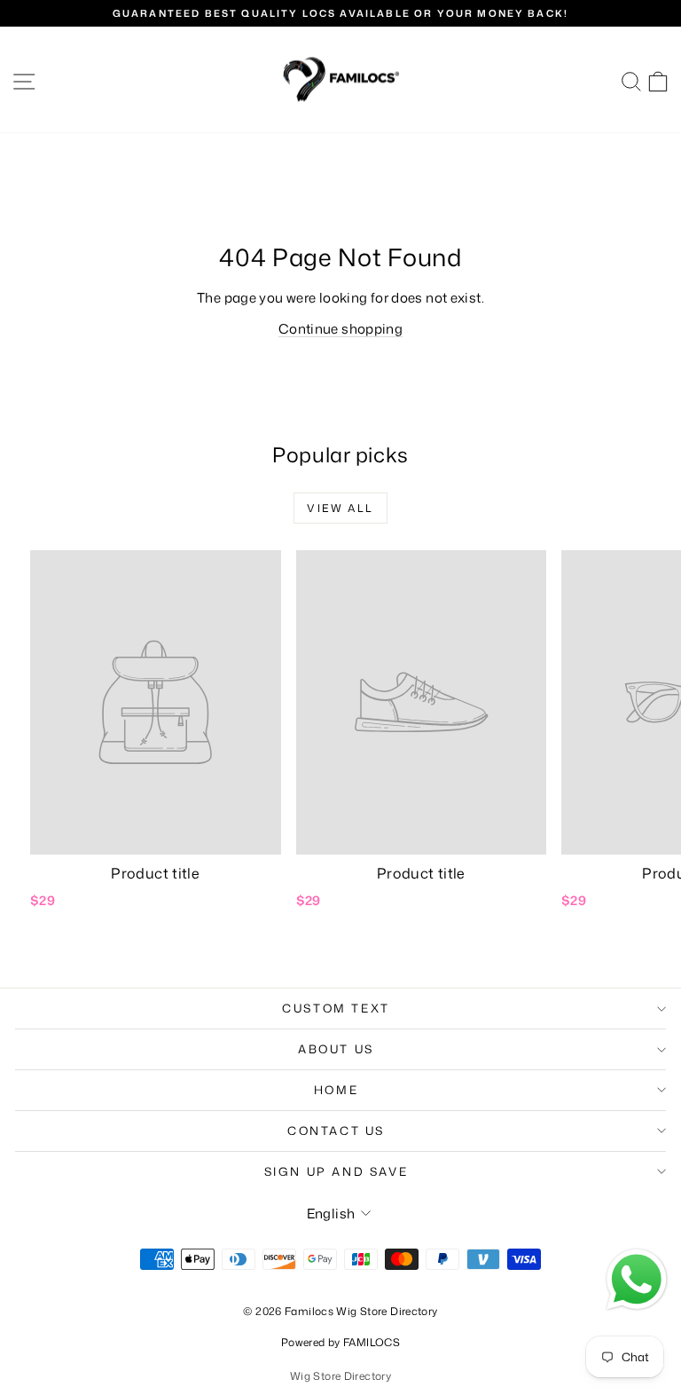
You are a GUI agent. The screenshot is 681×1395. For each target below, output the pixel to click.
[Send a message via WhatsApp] (636, 1279)
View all (340, 508)
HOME (336, 1090)
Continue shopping (340, 328)
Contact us (336, 1131)
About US (336, 1049)
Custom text (336, 1008)
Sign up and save (336, 1171)
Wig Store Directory (340, 1375)
